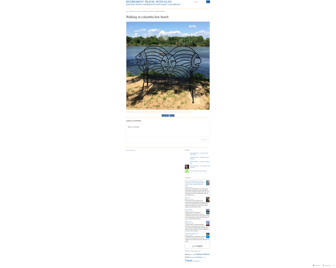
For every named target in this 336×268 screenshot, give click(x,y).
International (193, 257)
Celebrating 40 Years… (195, 157)
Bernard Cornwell (190, 199)
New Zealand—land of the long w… (200, 170)
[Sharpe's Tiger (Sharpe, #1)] (207, 223)
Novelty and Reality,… (194, 161)
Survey (203, 257)
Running (199, 257)
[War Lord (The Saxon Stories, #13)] (207, 199)
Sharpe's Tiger (188, 221)
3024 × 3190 (141, 111)
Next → (172, 115)
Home (127, 11)
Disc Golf (192, 254)
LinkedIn (209, 5)
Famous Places (203, 254)
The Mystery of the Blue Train (191, 233)
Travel (188, 260)
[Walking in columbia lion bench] (168, 65)
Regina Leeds (189, 187)
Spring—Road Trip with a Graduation (139, 11)
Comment (204, 139)
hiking (187, 257)
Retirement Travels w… (195, 165)
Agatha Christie (189, 235)
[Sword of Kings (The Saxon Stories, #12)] (207, 211)
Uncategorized (196, 261)
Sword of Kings (188, 209)
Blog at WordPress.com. (131, 150)
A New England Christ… (195, 153)
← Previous (165, 115)
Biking (187, 254)
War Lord (187, 197)
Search (208, 1)
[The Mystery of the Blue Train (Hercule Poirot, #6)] (207, 235)
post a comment (187, 111)
